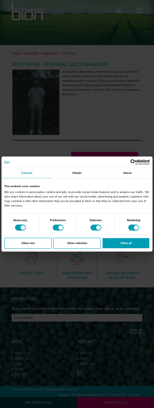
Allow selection (77, 243)
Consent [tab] (26, 172)
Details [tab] (77, 172)
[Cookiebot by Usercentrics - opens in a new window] (133, 162)
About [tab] (127, 172)
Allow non (28, 243)
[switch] (58, 228)
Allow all (126, 243)
